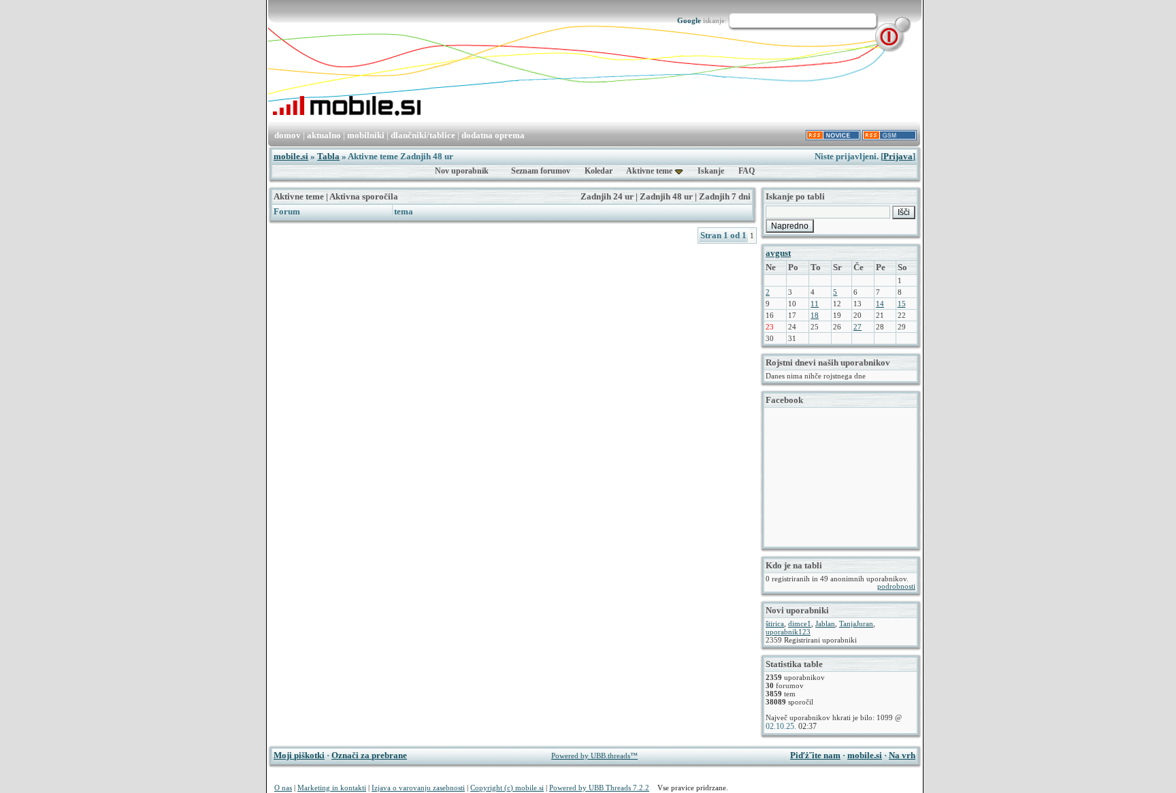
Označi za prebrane (369, 755)
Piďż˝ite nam (815, 755)
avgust (778, 253)
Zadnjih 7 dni (725, 196)
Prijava (898, 156)
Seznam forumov (540, 171)
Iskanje (711, 171)
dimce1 (799, 623)
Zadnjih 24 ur (607, 196)
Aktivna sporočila (363, 196)
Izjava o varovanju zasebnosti (418, 787)
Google (689, 20)
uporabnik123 (788, 632)
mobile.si (291, 156)
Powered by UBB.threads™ (594, 756)
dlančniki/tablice (423, 135)
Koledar (598, 171)
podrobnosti (896, 586)
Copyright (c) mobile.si (507, 787)
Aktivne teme (649, 171)
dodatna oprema (493, 135)
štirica (775, 623)
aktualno (324, 135)
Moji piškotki (299, 755)
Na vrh (902, 755)
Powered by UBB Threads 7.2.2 (599, 787)
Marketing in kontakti (331, 787)
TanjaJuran (856, 623)
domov (287, 135)
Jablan (825, 623)
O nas (283, 787)
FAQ (746, 171)
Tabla (328, 156)
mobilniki (366, 135)
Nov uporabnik (462, 171)
